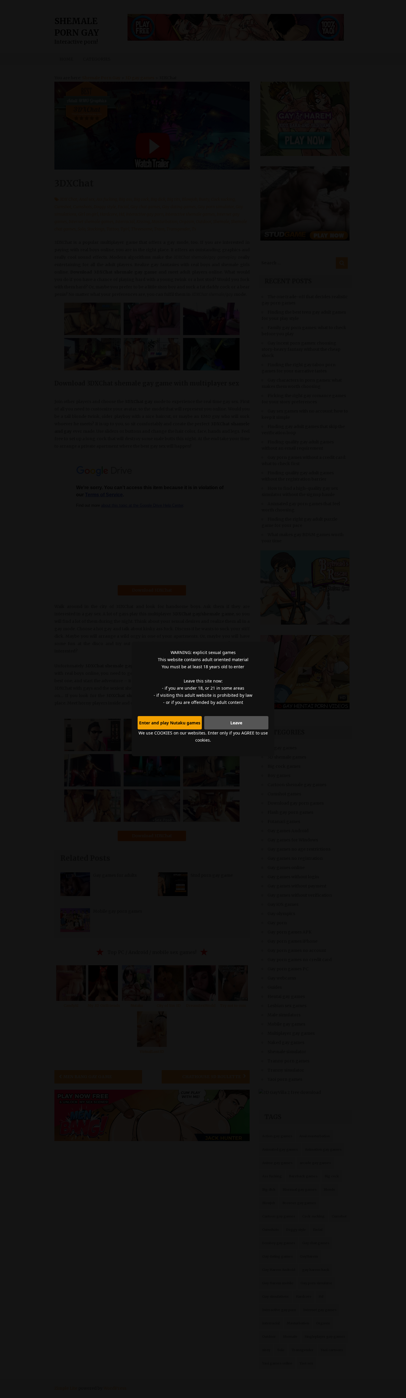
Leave (236, 723)
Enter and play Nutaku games (169, 723)
